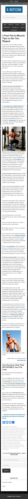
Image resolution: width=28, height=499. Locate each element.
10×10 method (17, 159)
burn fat (7, 429)
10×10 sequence (10, 246)
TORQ (22, 446)
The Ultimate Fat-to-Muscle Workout (13, 106)
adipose (18, 428)
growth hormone (17, 437)
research (5, 445)
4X (13, 428)
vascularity (5, 449)
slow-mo (21, 445)
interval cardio (6, 440)
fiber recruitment (7, 437)
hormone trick (6, 438)
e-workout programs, (20, 235)
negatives (17, 443)
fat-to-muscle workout (16, 435)
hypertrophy (20, 438)
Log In (3, 486)
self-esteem (15, 445)
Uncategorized (13, 426)
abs (15, 428)
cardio (10, 431)
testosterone (17, 446)
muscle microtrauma (15, 441)
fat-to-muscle (19, 434)
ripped (10, 445)
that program (12, 120)
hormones (13, 438)
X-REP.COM (14, 9)
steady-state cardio (7, 446)
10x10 (10, 428)
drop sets (15, 431)
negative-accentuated (8, 443)
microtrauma (14, 440)
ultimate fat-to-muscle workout (10, 448)
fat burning (12, 434)
